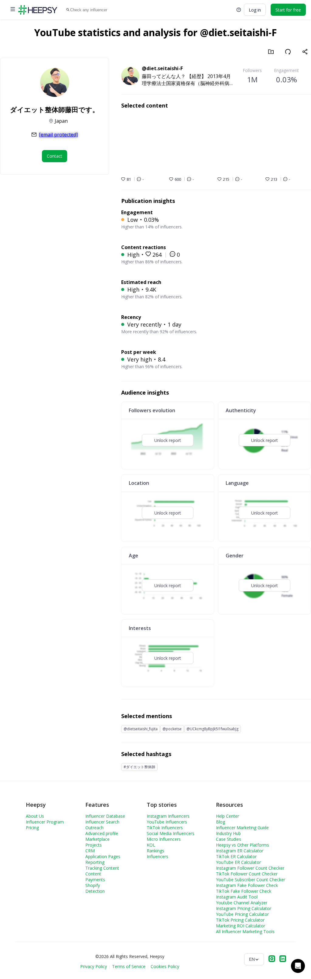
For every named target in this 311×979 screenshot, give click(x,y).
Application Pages (102, 856)
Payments (95, 879)
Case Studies (228, 839)
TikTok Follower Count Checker (247, 874)
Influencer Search (102, 822)
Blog (220, 822)
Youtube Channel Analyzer (241, 902)
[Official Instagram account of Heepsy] (271, 959)
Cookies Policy (165, 966)
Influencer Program (45, 822)
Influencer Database (105, 816)
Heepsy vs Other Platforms (242, 845)
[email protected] (58, 134)
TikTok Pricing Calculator (240, 920)
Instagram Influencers (168, 816)
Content (93, 874)
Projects (93, 845)
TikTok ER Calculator (236, 856)
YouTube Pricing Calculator (242, 914)
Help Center (227, 816)
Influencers (157, 856)
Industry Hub (228, 833)
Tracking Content (102, 868)
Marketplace (97, 839)
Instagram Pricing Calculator (243, 908)
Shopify (92, 885)
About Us (35, 816)
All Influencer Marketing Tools (245, 931)
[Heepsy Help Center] (239, 10)
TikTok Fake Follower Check (243, 891)
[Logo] (38, 10)
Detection (95, 891)
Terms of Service (128, 966)
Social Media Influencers (170, 833)
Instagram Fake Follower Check (247, 885)
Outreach (94, 827)
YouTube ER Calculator (238, 862)
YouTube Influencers (167, 822)
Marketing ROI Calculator (240, 926)
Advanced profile (101, 833)
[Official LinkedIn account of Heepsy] (282, 959)
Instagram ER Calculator (239, 851)
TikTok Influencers (165, 827)
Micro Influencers (164, 839)
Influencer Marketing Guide (242, 827)
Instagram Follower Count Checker (250, 868)
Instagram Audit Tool (237, 897)
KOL (151, 845)
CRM (90, 851)
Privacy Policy (93, 966)
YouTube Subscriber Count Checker (250, 879)
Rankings (155, 851)
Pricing (32, 827)
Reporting (94, 862)
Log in (255, 10)
